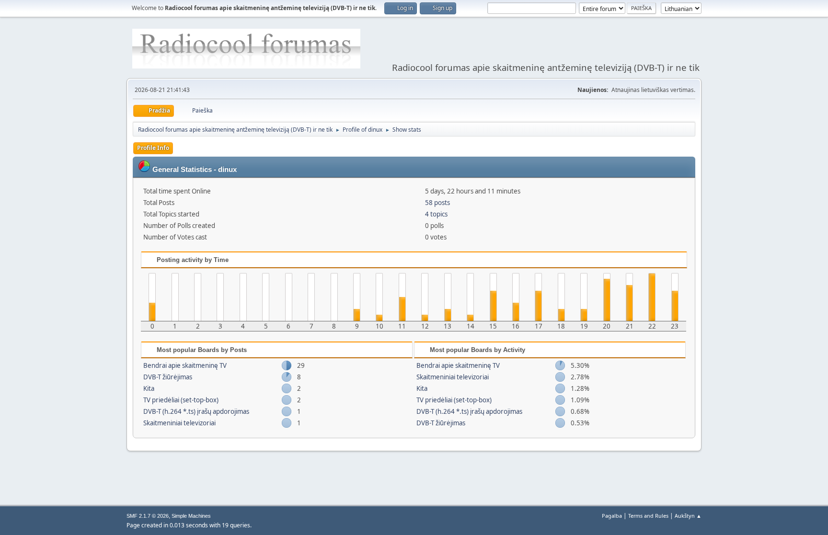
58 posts (437, 202)
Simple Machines (191, 516)
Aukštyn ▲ (688, 515)
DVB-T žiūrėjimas (167, 377)
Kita (148, 388)
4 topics (436, 214)
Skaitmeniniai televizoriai (179, 423)
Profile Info (153, 148)
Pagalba (612, 515)
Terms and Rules (648, 515)
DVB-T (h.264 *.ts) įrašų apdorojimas (196, 411)
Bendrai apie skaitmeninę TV (185, 365)
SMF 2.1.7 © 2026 (147, 516)
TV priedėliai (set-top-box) (180, 400)
